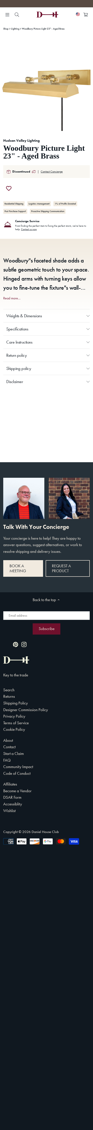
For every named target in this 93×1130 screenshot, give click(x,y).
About (8, 740)
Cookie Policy (14, 729)
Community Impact (18, 766)
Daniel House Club (45, 831)
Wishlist (9, 810)
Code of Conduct (16, 773)
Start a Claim (13, 753)
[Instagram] (24, 644)
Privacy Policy (14, 716)
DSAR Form (12, 797)
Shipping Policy (15, 703)
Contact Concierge (52, 171)
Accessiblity (12, 804)
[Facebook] (7, 644)
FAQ (7, 760)
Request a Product (61, 568)
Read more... (12, 298)
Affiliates (10, 784)
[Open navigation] (7, 15)
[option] (46, 84)
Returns (9, 696)
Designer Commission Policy (25, 709)
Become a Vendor (17, 791)
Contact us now (29, 229)
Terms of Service (16, 723)
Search (8, 690)
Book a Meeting (18, 568)
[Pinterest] (15, 644)
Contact (9, 747)
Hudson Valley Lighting (21, 140)
